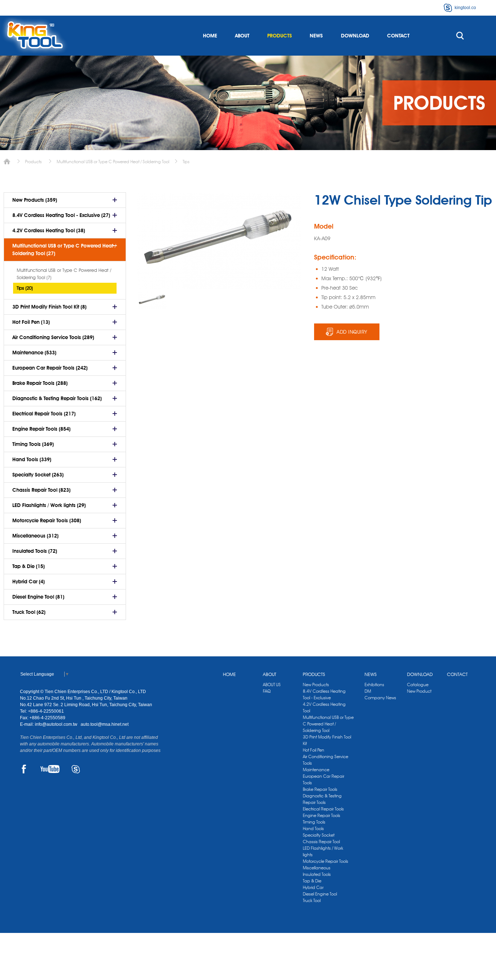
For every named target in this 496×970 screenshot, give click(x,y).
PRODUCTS (279, 36)
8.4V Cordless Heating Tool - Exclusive (324, 694)
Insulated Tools (317, 874)
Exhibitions (374, 684)
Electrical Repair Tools (323, 809)
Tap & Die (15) (28, 566)
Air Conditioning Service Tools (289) (53, 337)
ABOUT (242, 36)
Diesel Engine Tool (320, 894)
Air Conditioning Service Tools (325, 760)
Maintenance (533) (34, 352)
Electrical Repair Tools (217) (44, 413)
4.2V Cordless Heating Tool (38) (48, 230)
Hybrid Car (313, 887)
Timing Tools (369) (33, 444)
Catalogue (417, 684)
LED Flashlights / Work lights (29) (49, 505)
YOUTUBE (50, 769)
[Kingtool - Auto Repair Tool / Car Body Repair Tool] (34, 35)
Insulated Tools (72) (34, 551)
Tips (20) (25, 288)
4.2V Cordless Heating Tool (324, 707)
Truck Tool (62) (28, 612)
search (460, 36)
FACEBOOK (24, 769)
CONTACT (398, 36)
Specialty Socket (318, 835)
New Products (316, 684)
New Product (419, 691)
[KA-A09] (152, 300)
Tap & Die (312, 881)
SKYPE (76, 769)
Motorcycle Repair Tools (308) (46, 520)
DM (368, 691)
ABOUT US (272, 684)
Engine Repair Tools (321, 815)
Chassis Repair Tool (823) (41, 490)
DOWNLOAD (355, 36)
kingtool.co (465, 7)
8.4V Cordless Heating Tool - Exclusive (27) (61, 215)
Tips (186, 161)
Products (33, 161)
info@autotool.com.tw (56, 724)
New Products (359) (34, 200)
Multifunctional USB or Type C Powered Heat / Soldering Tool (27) (64, 249)
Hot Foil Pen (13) (31, 322)
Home (7, 161)
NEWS (316, 36)
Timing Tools (314, 822)
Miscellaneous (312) (35, 536)
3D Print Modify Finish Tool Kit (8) (49, 307)
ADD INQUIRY (352, 332)
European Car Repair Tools (323, 779)
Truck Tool (312, 900)
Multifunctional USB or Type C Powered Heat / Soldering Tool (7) (64, 273)
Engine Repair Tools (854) (41, 429)
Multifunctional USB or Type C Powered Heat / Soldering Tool (113, 161)
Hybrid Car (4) (28, 581)
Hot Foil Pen (313, 750)
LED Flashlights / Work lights (323, 851)
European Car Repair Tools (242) (50, 368)
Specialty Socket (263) (38, 475)
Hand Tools (313, 828)
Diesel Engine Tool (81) (38, 597)
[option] (152, 300)
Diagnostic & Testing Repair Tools (322, 799)
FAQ (267, 691)
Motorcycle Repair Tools (325, 861)
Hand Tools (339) (31, 459)
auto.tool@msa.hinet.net (105, 724)
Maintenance (316, 769)
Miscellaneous (316, 867)
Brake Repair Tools (320, 789)
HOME (210, 36)
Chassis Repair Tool (321, 841)
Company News (380, 697)
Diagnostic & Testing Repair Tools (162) (57, 398)
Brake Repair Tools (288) (40, 383)
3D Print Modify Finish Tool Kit (327, 740)
